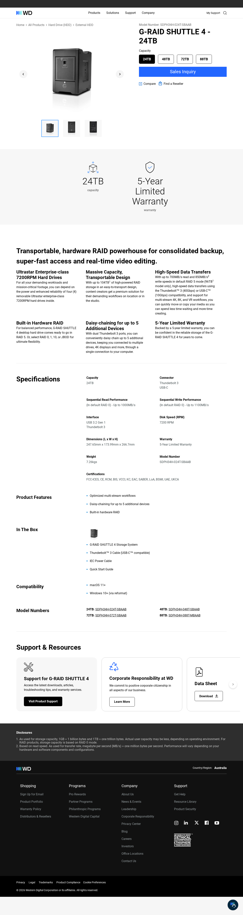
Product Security (185, 809)
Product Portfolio (31, 801)
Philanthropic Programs (85, 809)
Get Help (179, 794)
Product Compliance (68, 882)
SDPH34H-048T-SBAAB (184, 609)
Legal (32, 882)
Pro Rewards (77, 794)
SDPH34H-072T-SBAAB (110, 615)
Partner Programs (80, 801)
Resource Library (185, 801)
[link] (147, 83)
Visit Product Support (43, 701)
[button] (49, 128)
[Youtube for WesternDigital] (217, 823)
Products (94, 13)
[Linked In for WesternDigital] (186, 823)
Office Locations (132, 853)
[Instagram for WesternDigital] (176, 823)
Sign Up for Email (31, 794)
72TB (185, 59)
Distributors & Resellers (35, 816)
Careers (127, 839)
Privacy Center (131, 824)
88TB (204, 59)
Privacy (20, 882)
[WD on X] (196, 823)
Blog (125, 831)
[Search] (225, 13)
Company (148, 13)
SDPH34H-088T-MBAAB (184, 615)
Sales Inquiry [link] (183, 71)
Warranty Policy (30, 809)
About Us (128, 794)
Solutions (112, 13)
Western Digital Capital (84, 816)
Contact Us (129, 861)
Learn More (122, 702)
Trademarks (46, 882)
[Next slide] (120, 74)
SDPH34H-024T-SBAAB (110, 609)
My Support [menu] (213, 12)
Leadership (129, 809)
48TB (166, 59)
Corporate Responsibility (138, 816)
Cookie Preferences (94, 882)
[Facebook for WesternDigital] (207, 823)
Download (206, 696)
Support (130, 13)
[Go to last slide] (23, 74)
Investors (128, 846)
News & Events (131, 801)
